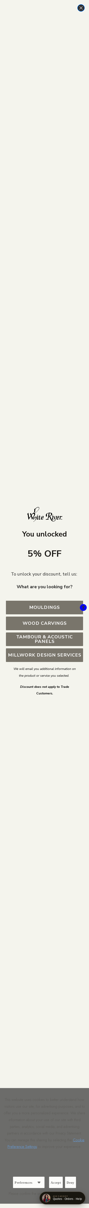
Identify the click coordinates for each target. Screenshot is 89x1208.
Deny (70, 1182)
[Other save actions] (39, 1182)
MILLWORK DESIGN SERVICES (44, 655)
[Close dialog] (81, 8)
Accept (56, 1182)
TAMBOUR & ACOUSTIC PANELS (44, 639)
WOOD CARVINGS (45, 623)
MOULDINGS (44, 607)
